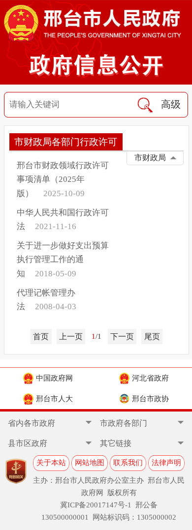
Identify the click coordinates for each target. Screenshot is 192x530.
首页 (41, 336)
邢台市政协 (150, 399)
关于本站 (51, 463)
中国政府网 (54, 378)
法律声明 (166, 463)
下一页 (122, 336)
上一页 (71, 336)
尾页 (152, 336)
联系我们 (128, 463)
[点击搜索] (144, 105)
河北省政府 (150, 378)
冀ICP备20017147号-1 (95, 505)
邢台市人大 (54, 399)
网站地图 (89, 463)
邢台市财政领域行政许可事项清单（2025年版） (63, 179)
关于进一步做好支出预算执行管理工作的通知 (63, 259)
